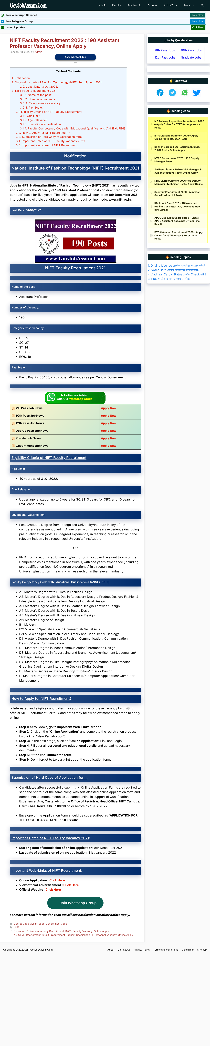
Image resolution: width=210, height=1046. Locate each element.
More (187, 5)
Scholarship (134, 5)
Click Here (197, 27)
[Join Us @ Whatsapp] (184, 96)
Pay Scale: (31, 107)
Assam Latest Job (75, 57)
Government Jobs (56, 923)
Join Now (197, 15)
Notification (21, 78)
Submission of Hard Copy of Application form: (49, 136)
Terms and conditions (165, 949)
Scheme (152, 5)
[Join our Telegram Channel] (172, 96)
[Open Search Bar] (202, 5)
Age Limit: (30, 116)
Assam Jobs (37, 923)
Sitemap (202, 949)
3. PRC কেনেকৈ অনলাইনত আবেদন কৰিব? (169, 279)
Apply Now (108, 408)
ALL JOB (169, 5)
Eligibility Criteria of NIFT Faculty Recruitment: (49, 111)
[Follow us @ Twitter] (196, 96)
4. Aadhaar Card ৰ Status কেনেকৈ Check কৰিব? (177, 274)
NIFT (17, 927)
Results (116, 5)
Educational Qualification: (41, 124)
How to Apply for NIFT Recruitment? (43, 132)
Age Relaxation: (34, 120)
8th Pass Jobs (165, 50)
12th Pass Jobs (165, 57)
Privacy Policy (142, 949)
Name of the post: (36, 95)
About (110, 949)
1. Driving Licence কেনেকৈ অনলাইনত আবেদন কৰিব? (176, 265)
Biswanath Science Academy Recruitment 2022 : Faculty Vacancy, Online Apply (61, 931)
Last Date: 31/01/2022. (39, 86)
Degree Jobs (21, 923)
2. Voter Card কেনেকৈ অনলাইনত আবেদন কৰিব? (173, 270)
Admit (102, 5)
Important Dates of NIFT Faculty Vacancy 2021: (50, 141)
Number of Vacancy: (38, 99)
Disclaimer (188, 949)
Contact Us (124, 949)
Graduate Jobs (191, 57)
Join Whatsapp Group (78, 903)
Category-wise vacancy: (41, 103)
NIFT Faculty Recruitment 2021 (34, 90)
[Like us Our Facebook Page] (160, 96)
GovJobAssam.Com (41, 949)
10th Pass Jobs (191, 50)
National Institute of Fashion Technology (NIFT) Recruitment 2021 (57, 82)
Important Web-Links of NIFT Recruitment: (47, 145)
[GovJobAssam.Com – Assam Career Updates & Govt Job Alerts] (28, 5)
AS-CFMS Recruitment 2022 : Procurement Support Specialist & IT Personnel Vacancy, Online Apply (73, 934)
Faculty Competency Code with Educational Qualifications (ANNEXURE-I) (72, 128)
